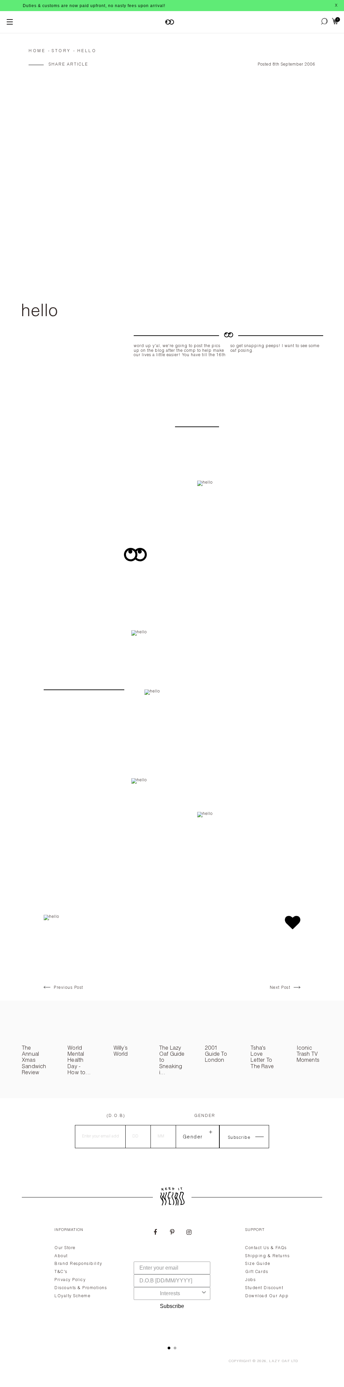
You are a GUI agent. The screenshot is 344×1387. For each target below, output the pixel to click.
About (61, 1256)
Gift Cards (256, 1272)
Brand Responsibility (78, 1264)
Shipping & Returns (267, 1256)
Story (61, 51)
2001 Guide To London (216, 1055)
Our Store (65, 1248)
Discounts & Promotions (80, 1288)
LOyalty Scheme (72, 1296)
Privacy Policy (70, 1280)
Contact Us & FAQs (266, 1248)
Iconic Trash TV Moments (308, 1055)
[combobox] (170, 1293)
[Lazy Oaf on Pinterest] (172, 1233)
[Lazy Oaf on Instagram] (189, 1233)
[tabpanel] (172, 1279)
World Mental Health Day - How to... (79, 1061)
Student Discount (264, 1288)
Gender (204, 1116)
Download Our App (267, 1296)
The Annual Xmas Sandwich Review (34, 1061)
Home (37, 51)
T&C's (61, 1272)
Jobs (250, 1280)
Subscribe (172, 1306)
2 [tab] (175, 1348)
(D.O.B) (115, 1116)
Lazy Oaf (279, 1361)
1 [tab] (169, 1348)
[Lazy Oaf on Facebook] (155, 1233)
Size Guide (257, 1264)
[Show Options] (204, 1293)
